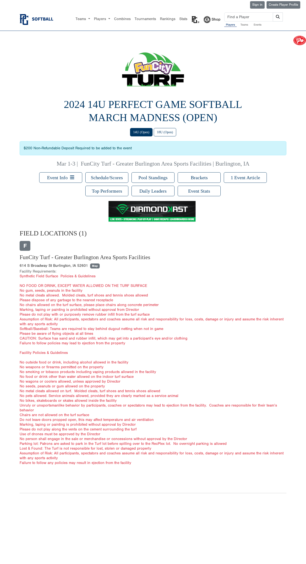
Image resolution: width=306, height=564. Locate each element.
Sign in (257, 5)
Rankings (167, 19)
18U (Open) (165, 132)
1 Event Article (245, 177)
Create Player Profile (283, 5)
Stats (183, 19)
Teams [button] (81, 19)
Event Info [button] (58, 177)
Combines (122, 19)
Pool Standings (153, 177)
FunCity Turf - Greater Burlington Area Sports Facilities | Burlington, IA (165, 164)
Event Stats (199, 191)
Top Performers (107, 191)
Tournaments (145, 19)
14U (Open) (141, 132)
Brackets (199, 177)
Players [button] (100, 19)
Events (258, 24)
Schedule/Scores (107, 177)
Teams (244, 24)
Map (95, 266)
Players (230, 24)
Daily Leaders (153, 191)
